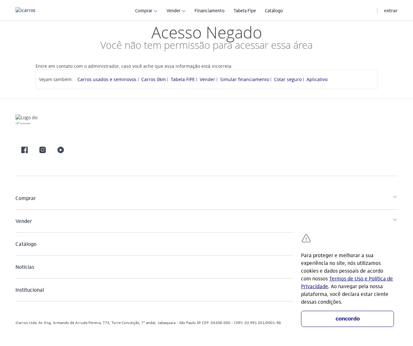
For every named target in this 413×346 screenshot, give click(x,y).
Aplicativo (317, 79)
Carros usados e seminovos (106, 79)
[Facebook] (24, 150)
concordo (348, 319)
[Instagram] (43, 150)
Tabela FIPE (183, 79)
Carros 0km (153, 79)
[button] (143, 10)
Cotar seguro (288, 79)
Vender (207, 79)
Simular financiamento (244, 79)
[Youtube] (61, 150)
